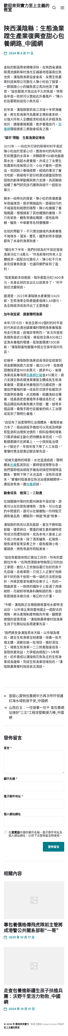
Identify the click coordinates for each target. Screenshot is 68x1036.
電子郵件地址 (13, 796)
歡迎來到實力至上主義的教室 (26, 7)
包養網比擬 (34, 375)
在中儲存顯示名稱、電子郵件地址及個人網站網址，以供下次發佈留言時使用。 (35, 834)
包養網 (31, 484)
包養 (13, 465)
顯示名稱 (10, 778)
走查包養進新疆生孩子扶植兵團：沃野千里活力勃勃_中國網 (33, 996)
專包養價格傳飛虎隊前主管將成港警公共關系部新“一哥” (33, 927)
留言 (8, 748)
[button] (54, 7)
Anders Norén (49, 1024)
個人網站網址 (12, 814)
